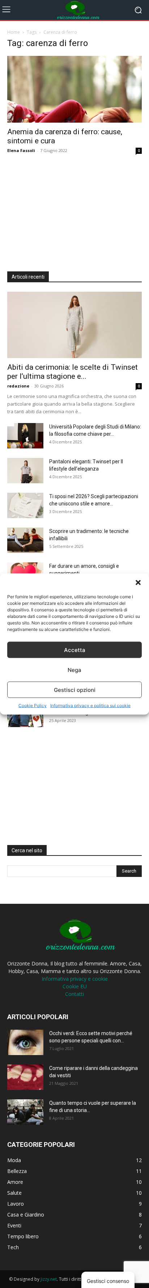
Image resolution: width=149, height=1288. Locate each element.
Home (13, 32)
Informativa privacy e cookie (75, 978)
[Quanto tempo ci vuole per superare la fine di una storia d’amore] (25, 1112)
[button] (138, 582)
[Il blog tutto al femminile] (74, 10)
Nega (74, 669)
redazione (18, 386)
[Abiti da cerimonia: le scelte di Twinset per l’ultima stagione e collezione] (74, 325)
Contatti (74, 993)
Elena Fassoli (21, 150)
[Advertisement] (61, 210)
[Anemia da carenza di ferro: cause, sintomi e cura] (74, 89)
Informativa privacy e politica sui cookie (90, 705)
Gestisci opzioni (74, 689)
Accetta (74, 649)
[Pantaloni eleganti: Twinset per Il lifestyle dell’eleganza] (25, 470)
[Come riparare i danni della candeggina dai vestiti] (25, 1077)
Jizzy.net (49, 1279)
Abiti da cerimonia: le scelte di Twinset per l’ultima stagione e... (72, 372)
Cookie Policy (32, 705)
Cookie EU (75, 986)
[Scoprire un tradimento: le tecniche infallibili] (25, 540)
